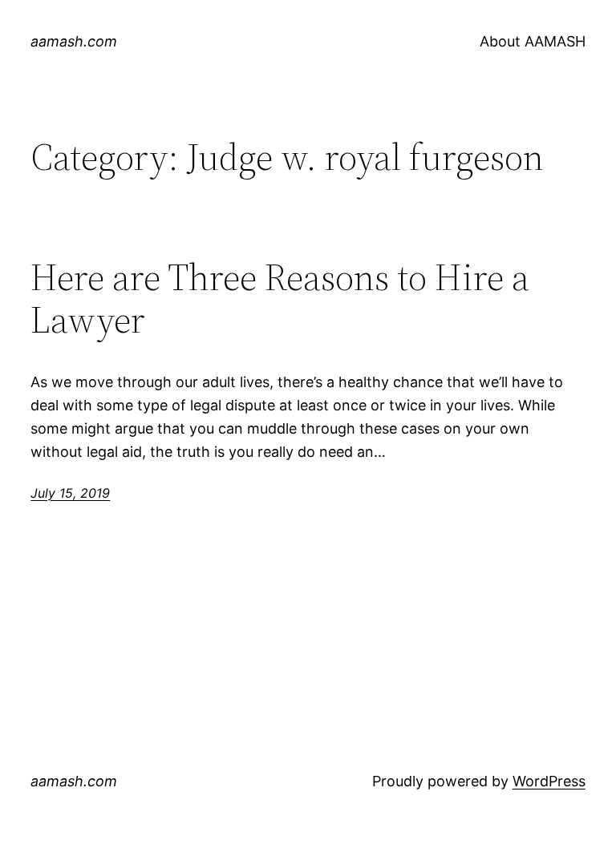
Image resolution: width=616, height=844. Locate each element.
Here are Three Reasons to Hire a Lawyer (279, 298)
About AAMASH (533, 41)
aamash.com (73, 41)
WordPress (549, 781)
